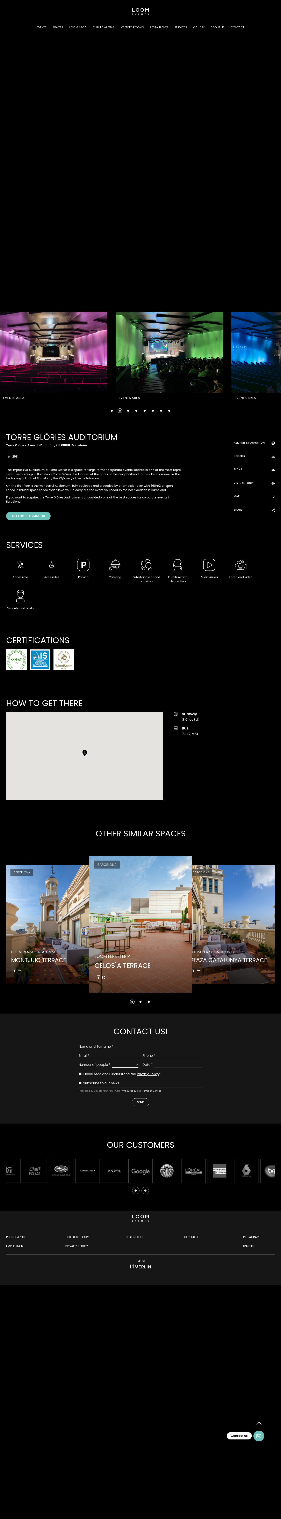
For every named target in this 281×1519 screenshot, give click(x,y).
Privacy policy (76, 1246)
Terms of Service (151, 1090)
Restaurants (159, 27)
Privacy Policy (148, 1074)
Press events (15, 1237)
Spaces (58, 27)
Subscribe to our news (100, 1083)
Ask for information (28, 516)
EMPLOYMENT (15, 1246)
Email (84, 1055)
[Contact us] (258, 1436)
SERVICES (180, 27)
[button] (30, 364)
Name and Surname (96, 1046)
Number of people (94, 1064)
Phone (149, 1055)
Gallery (198, 27)
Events (41, 27)
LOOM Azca (77, 27)
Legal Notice (134, 1237)
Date (148, 1064)
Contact (237, 27)
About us (217, 27)
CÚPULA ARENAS (103, 27)
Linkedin (248, 1246)
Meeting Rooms (132, 27)
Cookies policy (77, 1237)
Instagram (251, 1237)
